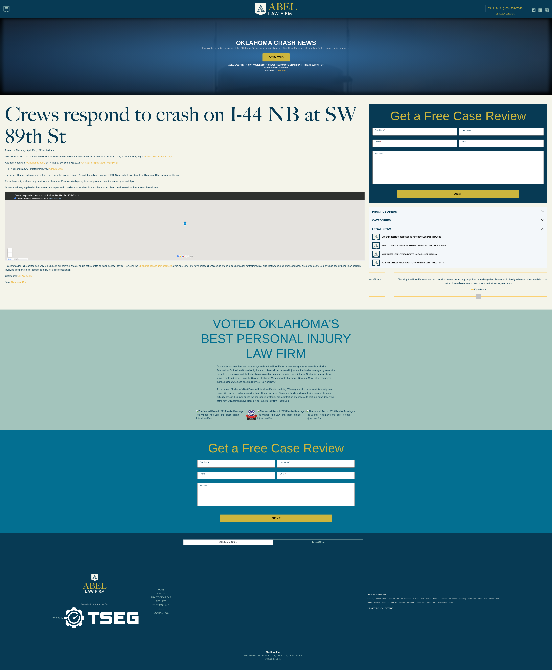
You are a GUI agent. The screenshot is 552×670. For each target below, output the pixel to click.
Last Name (466, 130)
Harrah (429, 599)
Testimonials (161, 605)
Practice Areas (161, 597)
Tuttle (428, 602)
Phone (378, 142)
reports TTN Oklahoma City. (158, 156)
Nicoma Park (494, 599)
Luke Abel (281, 70)
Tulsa (434, 602)
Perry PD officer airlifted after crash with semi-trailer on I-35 (413, 263)
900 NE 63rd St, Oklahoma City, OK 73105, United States (273, 655)
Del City (399, 599)
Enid (422, 599)
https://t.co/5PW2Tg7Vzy (105, 163)
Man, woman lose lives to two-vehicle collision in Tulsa (409, 254)
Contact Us (161, 613)
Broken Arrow (381, 599)
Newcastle (472, 599)
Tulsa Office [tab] (318, 542)
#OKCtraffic (86, 163)
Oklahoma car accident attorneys (155, 266)
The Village (420, 602)
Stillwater (410, 602)
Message (379, 153)
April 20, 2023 (56, 169)
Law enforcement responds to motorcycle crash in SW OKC (412, 237)
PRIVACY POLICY (375, 608)
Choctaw (391, 599)
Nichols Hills (482, 599)
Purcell (394, 602)
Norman (377, 602)
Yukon (450, 602)
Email (464, 142)
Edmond (407, 599)
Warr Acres (442, 602)
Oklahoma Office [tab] (228, 542)
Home (161, 589)
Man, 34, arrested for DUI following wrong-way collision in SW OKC (415, 246)
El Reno (416, 599)
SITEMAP (389, 608)
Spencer (401, 602)
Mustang (462, 599)
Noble (369, 602)
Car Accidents (24, 276)
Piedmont (385, 602)
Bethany (370, 599)
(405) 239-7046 (273, 659)
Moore (454, 599)
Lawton (436, 599)
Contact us (276, 57)
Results (161, 601)
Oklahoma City (18, 282)
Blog (161, 609)
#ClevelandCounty (35, 163)
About (161, 593)
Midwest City (446, 599)
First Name (380, 130)
